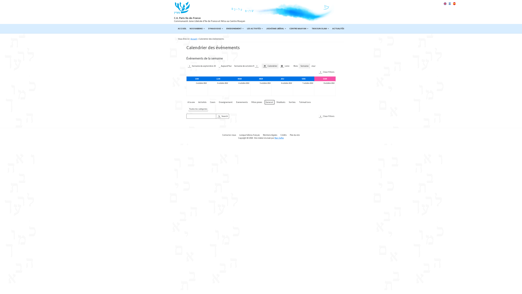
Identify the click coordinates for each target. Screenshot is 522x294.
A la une (191, 102)
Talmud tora (305, 102)
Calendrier (270, 66)
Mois (295, 66)
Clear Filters (328, 72)
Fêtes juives (256, 102)
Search (223, 117)
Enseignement (226, 102)
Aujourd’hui (226, 66)
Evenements (242, 102)
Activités (202, 102)
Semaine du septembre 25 (204, 66)
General (269, 102)
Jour (313, 66)
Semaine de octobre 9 (244, 66)
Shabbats (280, 102)
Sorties (292, 102)
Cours (212, 102)
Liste (284, 66)
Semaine (305, 66)
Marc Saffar (279, 138)
